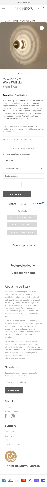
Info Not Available (22, 232)
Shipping (8, 435)
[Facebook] (19, 204)
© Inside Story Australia (23, 465)
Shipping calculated (11, 153)
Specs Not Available (22, 217)
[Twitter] (22, 204)
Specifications (21, 95)
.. (3, 469)
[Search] (39, 9)
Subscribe (13, 390)
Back (7, 21)
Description (8, 95)
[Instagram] (13, 416)
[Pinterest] (25, 204)
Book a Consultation (13, 411)
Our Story (8, 407)
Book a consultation (23, 2)
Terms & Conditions (12, 444)
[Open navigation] (3, 8)
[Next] (33, 73)
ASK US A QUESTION (23, 148)
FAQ (6, 440)
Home (15, 21)
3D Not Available (22, 224)
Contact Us (9, 431)
